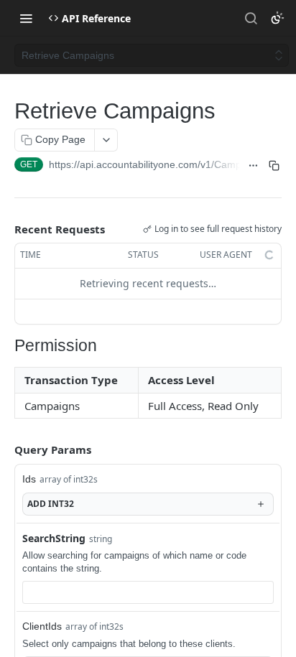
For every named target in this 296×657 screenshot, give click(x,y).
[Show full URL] (253, 165)
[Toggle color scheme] (277, 17)
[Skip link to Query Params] (4, 449)
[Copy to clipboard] (274, 165)
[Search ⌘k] (250, 17)
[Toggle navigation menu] (25, 17)
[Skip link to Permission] (9, 346)
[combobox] (148, 592)
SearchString (53, 538)
